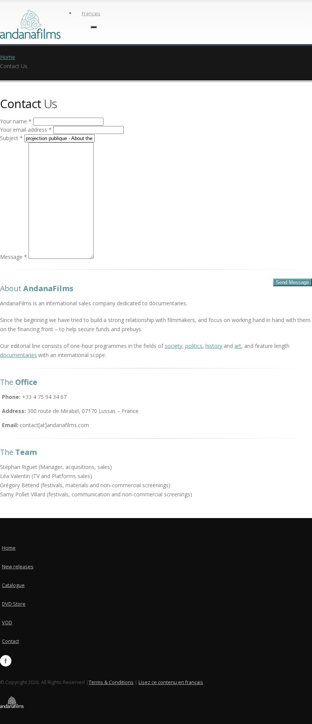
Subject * (11, 138)
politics (193, 345)
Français (91, 13)
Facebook (5, 661)
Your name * (16, 121)
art (237, 345)
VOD (7, 622)
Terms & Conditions (111, 682)
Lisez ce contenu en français (170, 682)
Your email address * (26, 129)
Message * (13, 256)
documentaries (18, 355)
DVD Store (13, 604)
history (213, 345)
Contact (10, 641)
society (173, 345)
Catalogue (13, 585)
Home (7, 57)
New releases (17, 566)
